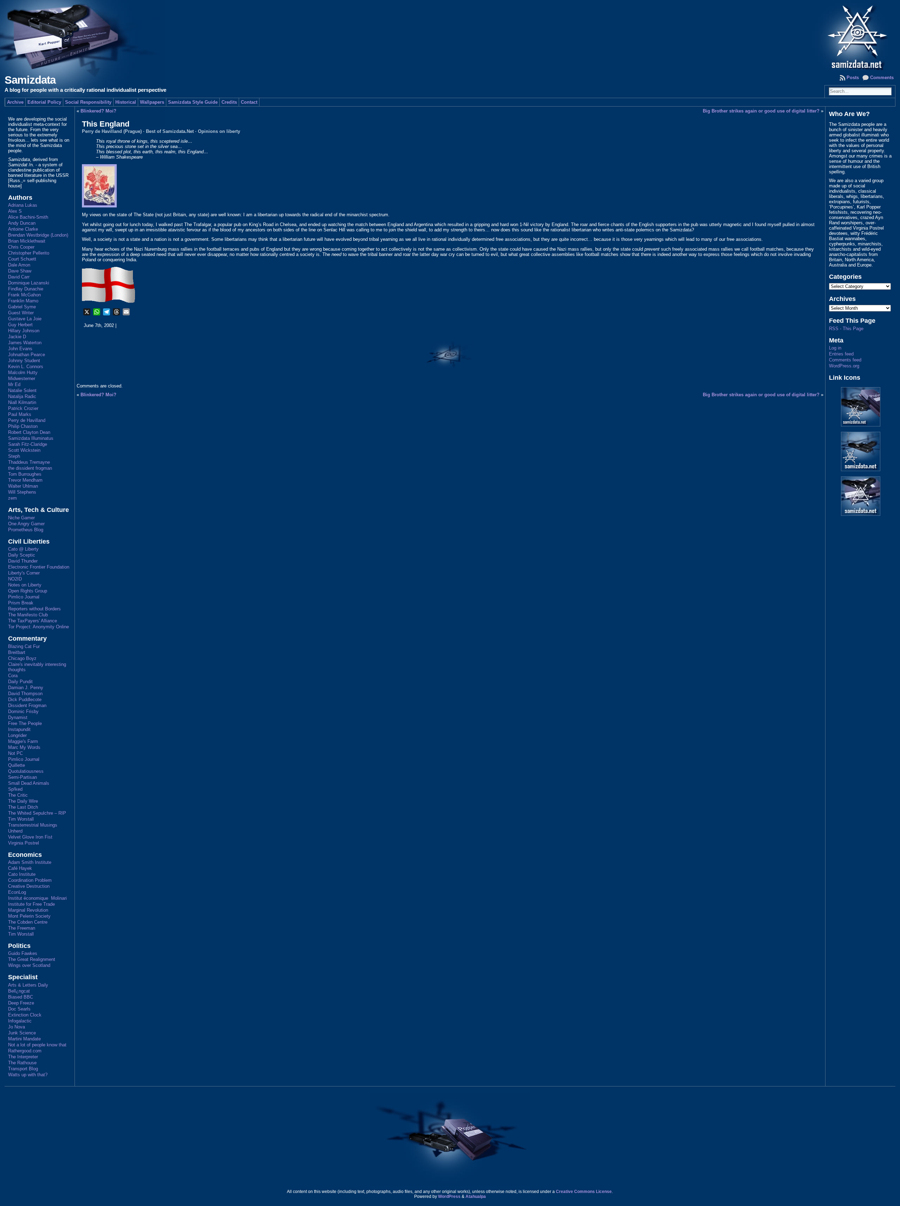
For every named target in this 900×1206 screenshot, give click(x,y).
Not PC (15, 753)
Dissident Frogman (27, 705)
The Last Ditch (23, 807)
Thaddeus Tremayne (29, 462)
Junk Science (22, 1032)
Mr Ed (14, 384)
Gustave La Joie (24, 318)
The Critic (18, 795)
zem (12, 498)
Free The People (25, 723)
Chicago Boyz (22, 658)
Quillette (16, 765)
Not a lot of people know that (37, 1044)
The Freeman (21, 928)
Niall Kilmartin (22, 402)
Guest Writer (21, 312)
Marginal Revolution (28, 910)
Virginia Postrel (23, 843)
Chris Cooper (21, 247)
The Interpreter (23, 1056)
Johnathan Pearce (26, 354)
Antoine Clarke (23, 229)
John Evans (20, 348)
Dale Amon (19, 265)
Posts (853, 77)
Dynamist (17, 717)
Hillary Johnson (23, 330)
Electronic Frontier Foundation (38, 567)
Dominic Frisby (23, 711)
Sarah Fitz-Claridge (27, 444)
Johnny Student (24, 360)
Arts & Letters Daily (28, 985)
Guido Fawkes (22, 953)
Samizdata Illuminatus (30, 438)
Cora (13, 675)
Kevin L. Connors (25, 366)
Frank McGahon (24, 294)
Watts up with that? (27, 1074)
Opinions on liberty (219, 131)
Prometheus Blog (25, 529)
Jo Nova (16, 1026)
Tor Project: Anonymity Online (38, 626)
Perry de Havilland (26, 420)
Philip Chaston (23, 426)
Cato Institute (22, 874)
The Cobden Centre (27, 922)
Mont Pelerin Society (29, 916)
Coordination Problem (30, 880)
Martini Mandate (24, 1038)
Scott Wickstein (24, 450)
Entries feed (841, 354)
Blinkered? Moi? (98, 111)
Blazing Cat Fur (24, 646)
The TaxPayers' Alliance (32, 620)
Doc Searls (19, 1009)
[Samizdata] (450, 35)
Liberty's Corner (24, 573)
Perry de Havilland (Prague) (112, 131)
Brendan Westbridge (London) (38, 235)
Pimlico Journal (23, 596)
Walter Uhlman (23, 486)
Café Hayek (20, 868)
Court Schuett (22, 259)
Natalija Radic (22, 396)
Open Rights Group (27, 591)
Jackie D (17, 336)
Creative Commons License (584, 1191)
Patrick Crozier (23, 408)
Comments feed (845, 360)
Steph (14, 456)
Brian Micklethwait (26, 241)
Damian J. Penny (25, 687)
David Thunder (23, 561)
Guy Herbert (20, 324)
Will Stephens (22, 492)
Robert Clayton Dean (29, 432)
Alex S (15, 211)
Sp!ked (15, 789)
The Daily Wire (23, 801)
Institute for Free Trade (31, 904)
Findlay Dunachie (25, 288)
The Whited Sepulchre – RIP (37, 813)
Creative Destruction (29, 886)
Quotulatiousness (26, 771)
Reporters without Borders (34, 608)
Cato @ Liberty (23, 549)
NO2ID (15, 579)
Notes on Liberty (24, 585)
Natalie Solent (22, 390)
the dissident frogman (30, 468)
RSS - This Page (846, 328)
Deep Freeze (21, 1003)
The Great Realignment (31, 959)
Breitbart (16, 652)
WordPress (449, 1196)
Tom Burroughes (24, 474)
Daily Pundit (20, 681)
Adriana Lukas (22, 205)
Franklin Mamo (23, 300)
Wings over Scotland (29, 965)
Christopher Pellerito (28, 253)
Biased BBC (20, 997)
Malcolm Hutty (23, 372)
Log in (835, 348)
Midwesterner (21, 378)
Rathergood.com (24, 1050)
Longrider (17, 735)
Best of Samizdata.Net (170, 131)
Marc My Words (24, 747)
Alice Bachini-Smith (28, 217)
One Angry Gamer (26, 523)
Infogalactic (20, 1021)
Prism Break (20, 602)
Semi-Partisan (22, 777)
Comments (882, 77)
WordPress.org (844, 365)
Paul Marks (19, 414)
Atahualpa (475, 1196)
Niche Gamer (21, 517)
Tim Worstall (21, 819)
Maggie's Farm (23, 741)
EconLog (17, 892)
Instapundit (19, 729)
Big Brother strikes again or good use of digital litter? (761, 111)
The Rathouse (22, 1062)
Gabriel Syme (22, 306)
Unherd (15, 831)
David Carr (19, 277)
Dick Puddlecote (24, 699)
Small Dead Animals (28, 783)
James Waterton (24, 342)
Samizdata (30, 80)
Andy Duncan (22, 223)
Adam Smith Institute (29, 862)
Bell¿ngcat (19, 991)
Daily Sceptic (21, 555)
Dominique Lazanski (28, 283)
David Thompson (25, 693)
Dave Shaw (19, 271)
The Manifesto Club (28, 614)
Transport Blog (23, 1068)
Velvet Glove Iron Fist (30, 837)
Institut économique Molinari (37, 898)
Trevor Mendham (25, 480)
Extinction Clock (24, 1015)
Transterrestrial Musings (32, 825)
